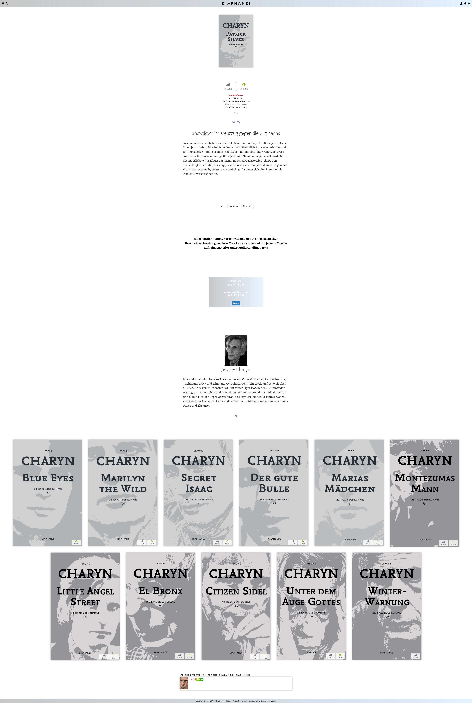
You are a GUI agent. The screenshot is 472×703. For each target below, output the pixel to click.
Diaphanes (236, 3)
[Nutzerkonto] (461, 3)
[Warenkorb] (469, 3)
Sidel (193, 679)
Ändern (236, 303)
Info (222, 701)
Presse (229, 701)
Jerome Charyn (236, 95)
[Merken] (234, 122)
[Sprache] (465, 3)
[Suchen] (7, 3)
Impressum (271, 701)
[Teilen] (238, 122)
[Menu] (3, 3)
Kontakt (244, 701)
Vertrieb (236, 701)
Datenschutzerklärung (257, 701)
